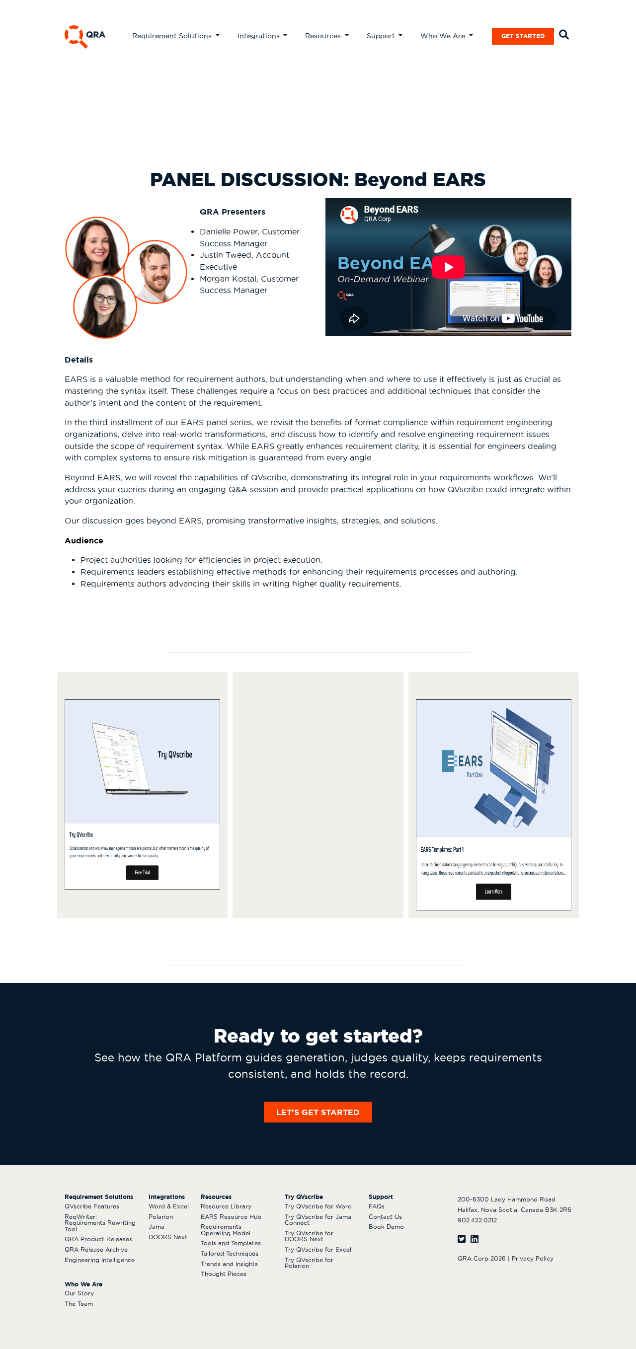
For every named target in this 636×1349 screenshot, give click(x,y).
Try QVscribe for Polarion (309, 1263)
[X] (462, 1239)
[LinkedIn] (474, 1239)
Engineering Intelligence (100, 1260)
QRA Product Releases (98, 1239)
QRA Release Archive (96, 1249)
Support (382, 36)
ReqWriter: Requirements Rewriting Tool (100, 1222)
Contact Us (385, 1216)
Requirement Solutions (173, 36)
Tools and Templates (231, 1243)
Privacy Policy (533, 1258)
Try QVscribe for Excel (318, 1249)
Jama (156, 1226)
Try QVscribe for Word (318, 1206)
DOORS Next (168, 1237)
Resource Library (226, 1206)
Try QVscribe (304, 1197)
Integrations (260, 36)
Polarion (161, 1216)
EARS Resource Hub (231, 1216)
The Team (79, 1303)
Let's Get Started (318, 1112)
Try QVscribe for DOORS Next (309, 1236)
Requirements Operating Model (225, 1229)
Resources (324, 36)
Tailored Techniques (229, 1253)
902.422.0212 (477, 1220)
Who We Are (443, 36)
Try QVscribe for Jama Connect (318, 1219)
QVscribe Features (92, 1206)
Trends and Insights (229, 1264)
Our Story (79, 1293)
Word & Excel (169, 1206)
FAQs (377, 1206)
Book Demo (386, 1226)
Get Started (523, 36)
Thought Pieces (223, 1274)
